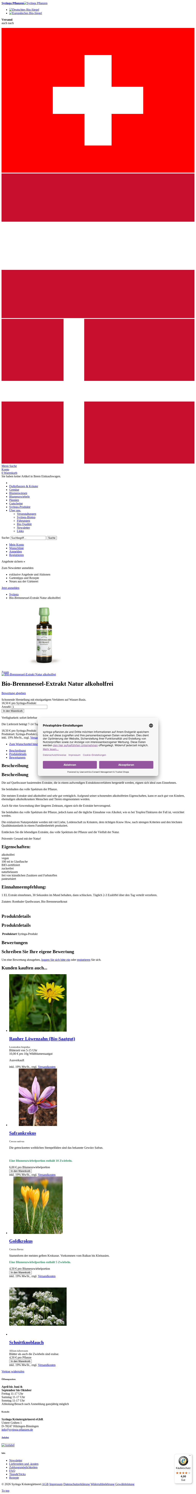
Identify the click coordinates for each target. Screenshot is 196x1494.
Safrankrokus (22, 1133)
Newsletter (15, 1460)
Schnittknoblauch (26, 1342)
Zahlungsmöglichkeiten (23, 1467)
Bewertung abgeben (14, 693)
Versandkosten (47, 1066)
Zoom (5, 672)
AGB (45, 1484)
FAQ (12, 1470)
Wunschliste (16, 548)
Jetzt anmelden (10, 587)
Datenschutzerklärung (76, 1484)
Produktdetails (17, 754)
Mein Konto (16, 544)
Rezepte (14, 1477)
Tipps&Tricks (17, 1474)
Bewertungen (17, 757)
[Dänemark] (98, 462)
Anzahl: (6, 706)
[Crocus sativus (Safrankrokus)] (38, 1125)
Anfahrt (5, 1437)
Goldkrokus (21, 1240)
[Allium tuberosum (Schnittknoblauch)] (38, 1334)
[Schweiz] (98, 171)
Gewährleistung (124, 1484)
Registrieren (16, 555)
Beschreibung (17, 750)
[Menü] (190, 1456)
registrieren (83, 959)
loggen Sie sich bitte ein (55, 959)
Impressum (56, 1484)
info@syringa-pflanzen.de (17, 1429)
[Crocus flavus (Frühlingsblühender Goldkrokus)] (38, 1232)
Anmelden (15, 551)
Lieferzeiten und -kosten (23, 1463)
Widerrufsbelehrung (102, 1484)
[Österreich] (98, 317)
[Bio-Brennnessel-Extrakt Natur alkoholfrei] (29, 674)
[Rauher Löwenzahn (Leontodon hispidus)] (38, 1030)
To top (5, 1490)
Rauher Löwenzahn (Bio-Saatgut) (42, 1038)
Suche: (6, 537)
